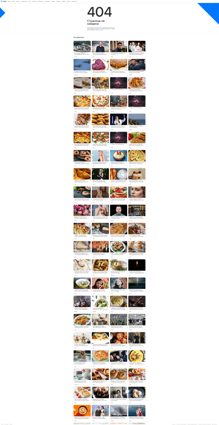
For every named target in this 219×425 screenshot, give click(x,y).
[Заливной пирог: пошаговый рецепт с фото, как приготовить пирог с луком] (118, 67)
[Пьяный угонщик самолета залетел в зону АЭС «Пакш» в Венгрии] (82, 67)
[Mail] (2, 1)
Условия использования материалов (205, 424)
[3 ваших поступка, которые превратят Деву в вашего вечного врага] (136, 195)
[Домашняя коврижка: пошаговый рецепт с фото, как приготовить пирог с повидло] (100, 340)
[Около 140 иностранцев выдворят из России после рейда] (136, 67)
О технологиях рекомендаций (181, 424)
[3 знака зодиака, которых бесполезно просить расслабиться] (82, 358)
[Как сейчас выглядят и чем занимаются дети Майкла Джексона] (100, 249)
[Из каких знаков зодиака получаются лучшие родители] (82, 340)
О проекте (173, 424)
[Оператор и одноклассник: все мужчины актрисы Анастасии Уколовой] (100, 158)
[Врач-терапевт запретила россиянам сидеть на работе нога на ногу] (136, 340)
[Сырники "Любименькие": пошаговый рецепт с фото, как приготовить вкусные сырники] (136, 85)
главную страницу (99, 29)
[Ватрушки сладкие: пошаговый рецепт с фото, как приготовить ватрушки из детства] (118, 377)
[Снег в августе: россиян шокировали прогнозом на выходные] (118, 322)
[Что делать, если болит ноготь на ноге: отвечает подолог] (100, 195)
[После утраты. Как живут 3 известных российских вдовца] (100, 49)
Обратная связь (214, 424)
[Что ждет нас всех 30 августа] (118, 85)
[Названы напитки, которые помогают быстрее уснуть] (82, 377)
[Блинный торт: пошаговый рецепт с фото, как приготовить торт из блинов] (100, 231)
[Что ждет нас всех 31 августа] (118, 140)
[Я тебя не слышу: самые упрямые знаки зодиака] (118, 395)
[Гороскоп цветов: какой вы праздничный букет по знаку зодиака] (100, 286)
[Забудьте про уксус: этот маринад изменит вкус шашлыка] (118, 103)
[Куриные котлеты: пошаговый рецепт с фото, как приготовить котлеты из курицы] (136, 140)
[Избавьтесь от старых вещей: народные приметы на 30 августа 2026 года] (136, 213)
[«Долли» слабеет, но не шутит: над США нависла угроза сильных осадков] (118, 413)
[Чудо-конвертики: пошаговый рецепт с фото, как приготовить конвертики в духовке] (100, 122)
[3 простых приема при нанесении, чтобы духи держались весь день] (100, 213)
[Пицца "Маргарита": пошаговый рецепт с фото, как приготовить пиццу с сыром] (82, 103)
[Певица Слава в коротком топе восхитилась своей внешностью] (118, 122)
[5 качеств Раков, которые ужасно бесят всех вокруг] (118, 286)
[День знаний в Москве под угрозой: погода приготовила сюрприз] (100, 176)
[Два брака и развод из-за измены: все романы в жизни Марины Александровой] (136, 49)
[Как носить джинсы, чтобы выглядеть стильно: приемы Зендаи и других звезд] (100, 413)
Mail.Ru (2, 424)
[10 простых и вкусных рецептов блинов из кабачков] (118, 267)
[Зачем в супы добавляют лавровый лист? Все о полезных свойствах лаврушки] (100, 304)
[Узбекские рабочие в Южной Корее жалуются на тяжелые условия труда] (136, 322)
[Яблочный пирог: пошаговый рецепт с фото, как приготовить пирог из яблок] (82, 395)
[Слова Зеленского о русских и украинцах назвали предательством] (118, 213)
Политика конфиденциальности (192, 424)
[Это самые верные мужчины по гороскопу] (118, 49)
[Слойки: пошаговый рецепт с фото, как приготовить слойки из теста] (82, 249)
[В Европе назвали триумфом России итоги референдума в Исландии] (82, 304)
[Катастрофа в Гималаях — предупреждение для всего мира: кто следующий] (82, 49)
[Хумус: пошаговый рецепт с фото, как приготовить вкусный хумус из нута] (82, 413)
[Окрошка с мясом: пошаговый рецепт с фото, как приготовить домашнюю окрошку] (82, 286)
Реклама (10, 424)
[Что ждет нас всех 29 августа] (136, 103)
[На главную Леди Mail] (4, 1)
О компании (6, 424)
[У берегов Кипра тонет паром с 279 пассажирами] (136, 122)
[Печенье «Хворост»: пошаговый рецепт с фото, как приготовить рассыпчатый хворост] (118, 231)
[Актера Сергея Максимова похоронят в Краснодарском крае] (136, 267)
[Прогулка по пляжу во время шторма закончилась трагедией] (136, 286)
